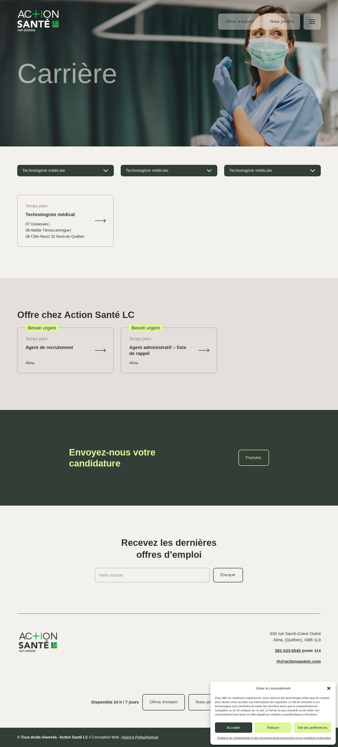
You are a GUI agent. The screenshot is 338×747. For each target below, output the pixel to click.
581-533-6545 (288, 650)
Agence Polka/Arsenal (140, 737)
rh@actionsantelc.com (298, 661)
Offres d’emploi (239, 21)
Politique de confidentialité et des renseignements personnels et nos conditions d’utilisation (274, 738)
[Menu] (312, 22)
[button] (329, 688)
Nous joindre (281, 21)
